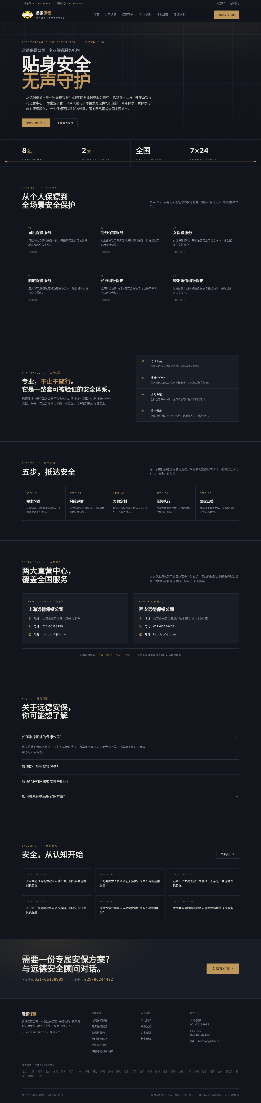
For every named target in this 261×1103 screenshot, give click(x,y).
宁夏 (181, 1071)
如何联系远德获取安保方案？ (44, 796)
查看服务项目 (65, 122)
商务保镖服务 (100, 1026)
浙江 (71, 1071)
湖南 (196, 1071)
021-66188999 (52, 626)
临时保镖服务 (100, 1038)
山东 (40, 1076)
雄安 (55, 1071)
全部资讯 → (228, 854)
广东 (79, 1071)
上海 (32, 1071)
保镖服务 (128, 14)
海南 (102, 1071)
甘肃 (165, 1071)
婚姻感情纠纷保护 (102, 1051)
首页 (96, 14)
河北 (126, 1071)
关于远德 (110, 14)
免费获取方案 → (222, 969)
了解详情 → (34, 252)
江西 (134, 1071)
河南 (212, 1071)
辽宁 (204, 1071)
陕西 (141, 1071)
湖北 (94, 1071)
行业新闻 (162, 14)
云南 (173, 1071)
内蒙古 (31, 1076)
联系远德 (146, 1026)
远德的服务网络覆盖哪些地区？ (46, 782)
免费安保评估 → (36, 122)
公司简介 (221, 3)
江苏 (63, 1071)
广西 (188, 1071)
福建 (87, 1071)
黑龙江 (229, 1071)
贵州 (110, 1071)
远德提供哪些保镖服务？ (41, 767)
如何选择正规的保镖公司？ (42, 737)
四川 (157, 1071)
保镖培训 (179, 14)
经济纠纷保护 (100, 1044)
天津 (40, 1071)
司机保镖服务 (100, 1020)
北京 (24, 1071)
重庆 (47, 1071)
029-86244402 (163, 626)
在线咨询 (234, 3)
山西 (149, 1071)
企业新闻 (145, 14)
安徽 (118, 1071)
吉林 (220, 1071)
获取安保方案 (227, 14)
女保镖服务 (98, 1032)
